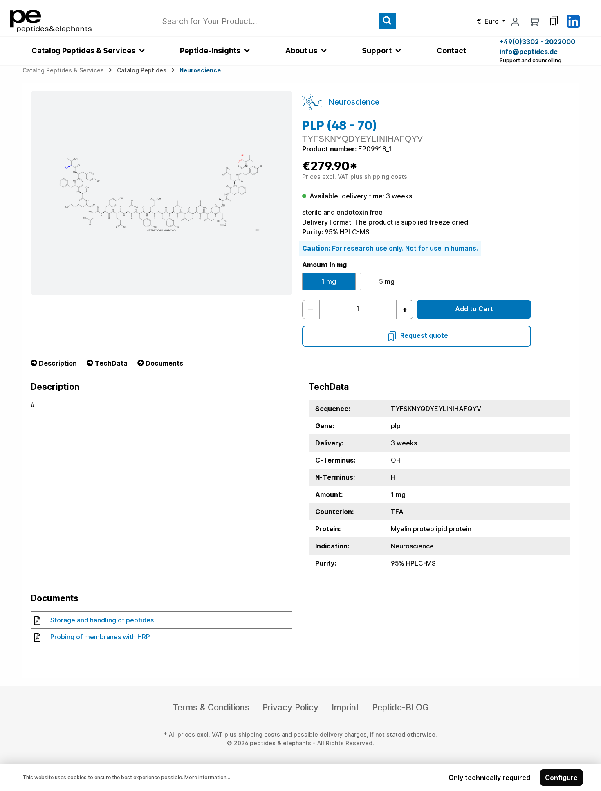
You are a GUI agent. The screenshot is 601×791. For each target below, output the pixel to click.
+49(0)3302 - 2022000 (537, 42)
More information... (207, 777)
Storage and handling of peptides (102, 620)
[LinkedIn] (573, 20)
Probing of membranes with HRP (100, 637)
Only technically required (489, 777)
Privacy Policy (290, 707)
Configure (561, 777)
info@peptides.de (529, 51)
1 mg (328, 281)
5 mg (387, 281)
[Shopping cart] (535, 21)
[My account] (515, 21)
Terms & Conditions (211, 707)
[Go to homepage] (51, 20)
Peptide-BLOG (400, 707)
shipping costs (259, 734)
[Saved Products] (554, 21)
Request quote (424, 335)
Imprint (345, 707)
